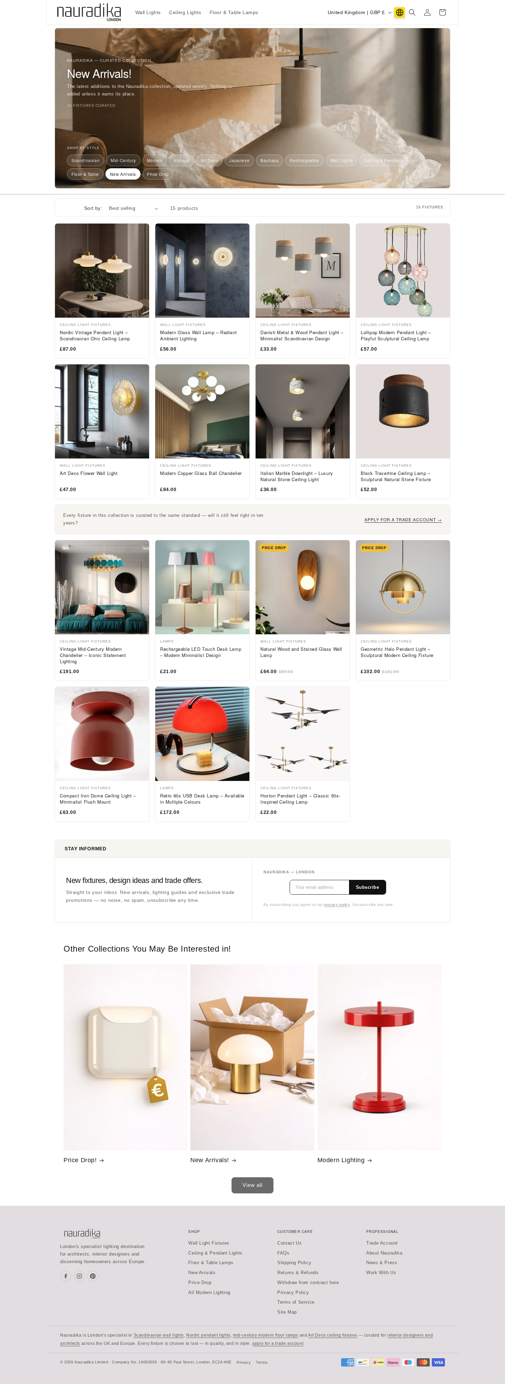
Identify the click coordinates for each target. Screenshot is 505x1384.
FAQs (283, 1253)
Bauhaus (269, 160)
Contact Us (289, 1243)
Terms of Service (296, 1302)
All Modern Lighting (209, 1292)
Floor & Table (85, 174)
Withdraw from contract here (308, 1282)
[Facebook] (65, 1276)
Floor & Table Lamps (210, 1262)
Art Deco (209, 160)
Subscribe (367, 887)
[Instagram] (79, 1276)
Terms (262, 1362)
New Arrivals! (209, 1160)
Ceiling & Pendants (384, 160)
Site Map (287, 1312)
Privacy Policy (293, 1292)
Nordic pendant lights (208, 1335)
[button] (412, 12)
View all (252, 1185)
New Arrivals (123, 174)
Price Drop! (80, 1160)
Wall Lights (341, 160)
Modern (155, 160)
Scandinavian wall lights (159, 1335)
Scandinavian (85, 160)
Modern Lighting (341, 1160)
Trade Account (382, 1243)
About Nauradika (384, 1253)
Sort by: (93, 208)
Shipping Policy (294, 1262)
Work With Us (381, 1272)
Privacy (244, 1362)
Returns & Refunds (297, 1272)
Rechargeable (304, 160)
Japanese (239, 160)
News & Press (381, 1262)
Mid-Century (123, 160)
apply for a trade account (277, 1343)
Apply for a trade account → (403, 519)
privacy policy (337, 905)
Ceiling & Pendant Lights (215, 1253)
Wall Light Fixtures (208, 1243)
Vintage (181, 160)
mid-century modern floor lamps (265, 1335)
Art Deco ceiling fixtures (332, 1335)
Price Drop (158, 174)
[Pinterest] (92, 1276)
